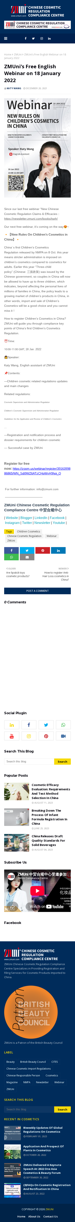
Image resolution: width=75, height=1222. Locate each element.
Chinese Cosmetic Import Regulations (28, 1068)
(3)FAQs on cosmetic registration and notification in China (47, 1187)
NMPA (26, 1082)
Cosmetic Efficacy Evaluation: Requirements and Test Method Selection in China (51, 791)
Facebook (57, 518)
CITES (54, 1062)
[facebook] (25, 38)
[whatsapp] (63, 724)
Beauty (10, 1062)
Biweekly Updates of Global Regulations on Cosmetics (42, 1129)
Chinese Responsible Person (23, 1075)
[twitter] (33, 38)
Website (12, 518)
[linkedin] (49, 38)
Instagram (12, 523)
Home (7, 54)
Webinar (52, 536)
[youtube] (11, 735)
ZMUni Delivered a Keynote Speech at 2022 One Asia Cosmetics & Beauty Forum (42, 1169)
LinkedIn (41, 518)
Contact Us (50, 1216)
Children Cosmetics (28, 531)
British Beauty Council (33, 1062)
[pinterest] (46, 735)
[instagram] (41, 38)
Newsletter (42, 523)
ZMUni (18, 54)
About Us (34, 1216)
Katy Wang (14, 88)
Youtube (59, 523)
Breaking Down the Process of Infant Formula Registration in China (49, 816)
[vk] (63, 735)
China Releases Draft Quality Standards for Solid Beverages (48, 840)
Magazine (12, 1082)
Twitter (27, 523)
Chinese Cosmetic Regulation (24, 536)
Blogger (26, 518)
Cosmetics (52, 1075)
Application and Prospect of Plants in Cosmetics (43, 1148)
